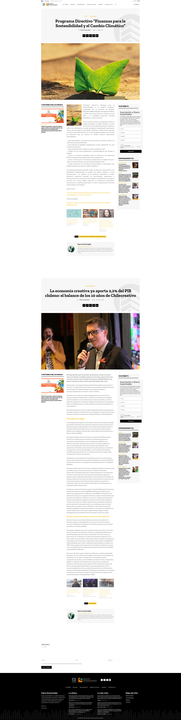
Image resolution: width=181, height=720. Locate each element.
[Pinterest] (90, 35)
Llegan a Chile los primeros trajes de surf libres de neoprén (65, 266)
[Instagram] (135, 1)
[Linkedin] (97, 35)
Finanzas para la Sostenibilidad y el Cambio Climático (92, 236)
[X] (137, 1)
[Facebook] (134, 1)
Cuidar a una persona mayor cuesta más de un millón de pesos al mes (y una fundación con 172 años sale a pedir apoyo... (109, 704)
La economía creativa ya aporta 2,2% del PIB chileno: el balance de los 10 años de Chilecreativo (125, 167)
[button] (115, 4)
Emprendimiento (122, 162)
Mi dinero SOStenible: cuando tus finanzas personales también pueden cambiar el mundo (90, 221)
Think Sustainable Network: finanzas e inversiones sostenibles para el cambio (73, 221)
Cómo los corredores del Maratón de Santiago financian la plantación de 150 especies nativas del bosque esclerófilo (109, 711)
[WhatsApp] (93, 35)
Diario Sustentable (86, 30)
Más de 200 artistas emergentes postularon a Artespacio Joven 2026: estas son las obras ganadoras (81, 704)
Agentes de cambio (101, 707)
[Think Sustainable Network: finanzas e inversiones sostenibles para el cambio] (74, 213)
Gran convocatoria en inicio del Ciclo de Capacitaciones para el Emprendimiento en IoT (116, 266)
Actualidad (93, 16)
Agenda (120, 172)
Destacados (44, 124)
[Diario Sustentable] (72, 248)
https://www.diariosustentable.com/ (85, 246)
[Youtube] (139, 1)
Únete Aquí (131, 151)
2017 (86, 16)
